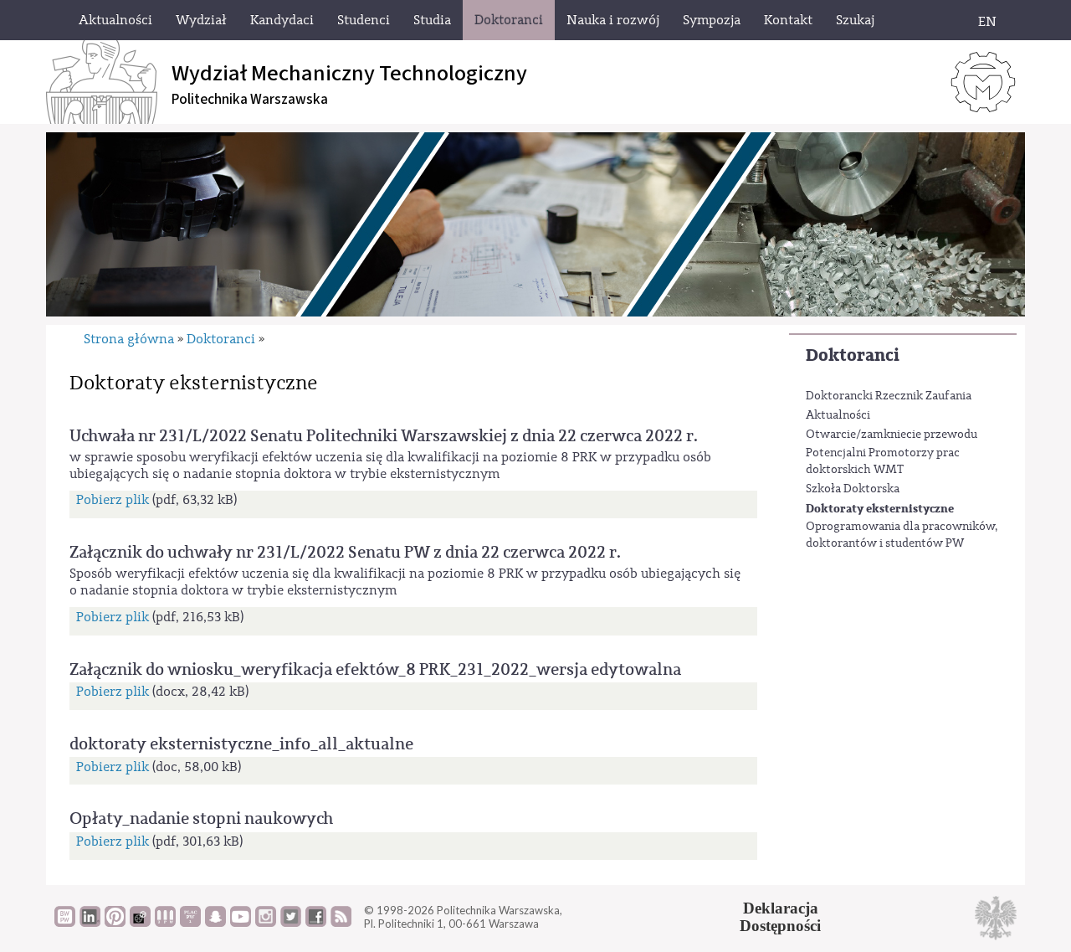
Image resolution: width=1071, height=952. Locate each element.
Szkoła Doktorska (852, 489)
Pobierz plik (112, 499)
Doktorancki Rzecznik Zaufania (888, 396)
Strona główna (129, 339)
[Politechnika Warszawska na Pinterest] (115, 922)
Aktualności (838, 415)
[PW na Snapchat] (215, 922)
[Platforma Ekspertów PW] (140, 922)
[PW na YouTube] (240, 922)
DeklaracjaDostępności (780, 916)
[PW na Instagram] (265, 922)
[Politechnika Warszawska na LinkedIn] (89, 922)
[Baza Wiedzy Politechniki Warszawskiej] (64, 922)
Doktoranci (852, 355)
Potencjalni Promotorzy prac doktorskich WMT (883, 461)
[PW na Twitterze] (290, 922)
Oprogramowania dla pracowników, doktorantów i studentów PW (901, 535)
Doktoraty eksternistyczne (880, 509)
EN (987, 21)
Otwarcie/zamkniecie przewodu (891, 434)
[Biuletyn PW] (165, 922)
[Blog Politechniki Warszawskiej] (190, 922)
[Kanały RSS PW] (341, 922)
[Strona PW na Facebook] (315, 922)
